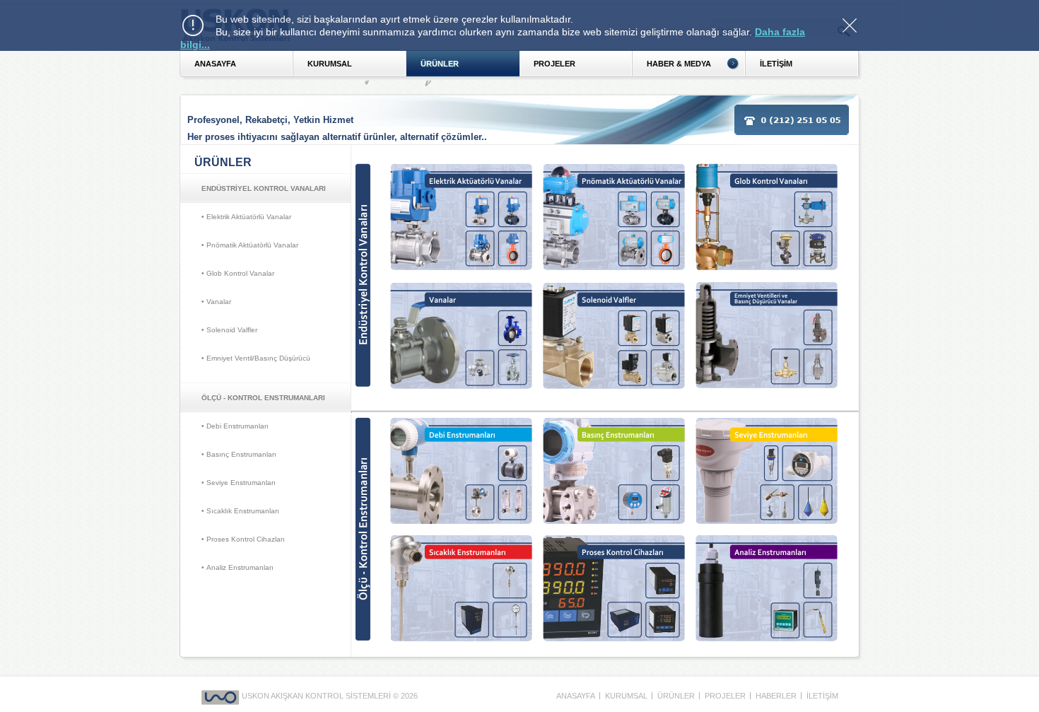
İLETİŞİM (822, 695)
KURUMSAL (329, 63)
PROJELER (554, 63)
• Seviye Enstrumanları (238, 482)
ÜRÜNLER (440, 63)
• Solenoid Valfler (229, 330)
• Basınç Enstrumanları (238, 454)
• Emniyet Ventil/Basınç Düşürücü (255, 358)
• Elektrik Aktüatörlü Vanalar (246, 217)
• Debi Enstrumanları (235, 426)
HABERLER (776, 695)
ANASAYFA (215, 63)
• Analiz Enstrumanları (237, 567)
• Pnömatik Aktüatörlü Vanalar (249, 245)
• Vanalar (216, 301)
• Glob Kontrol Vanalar (237, 273)
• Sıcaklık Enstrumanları (240, 511)
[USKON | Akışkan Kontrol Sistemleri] (221, 695)
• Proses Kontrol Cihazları (243, 539)
